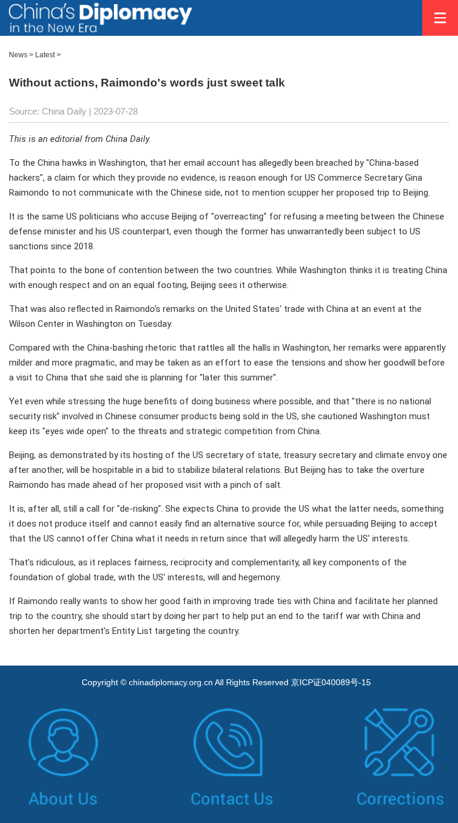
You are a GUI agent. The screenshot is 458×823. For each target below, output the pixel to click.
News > (21, 55)
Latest (45, 55)
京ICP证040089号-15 (331, 682)
